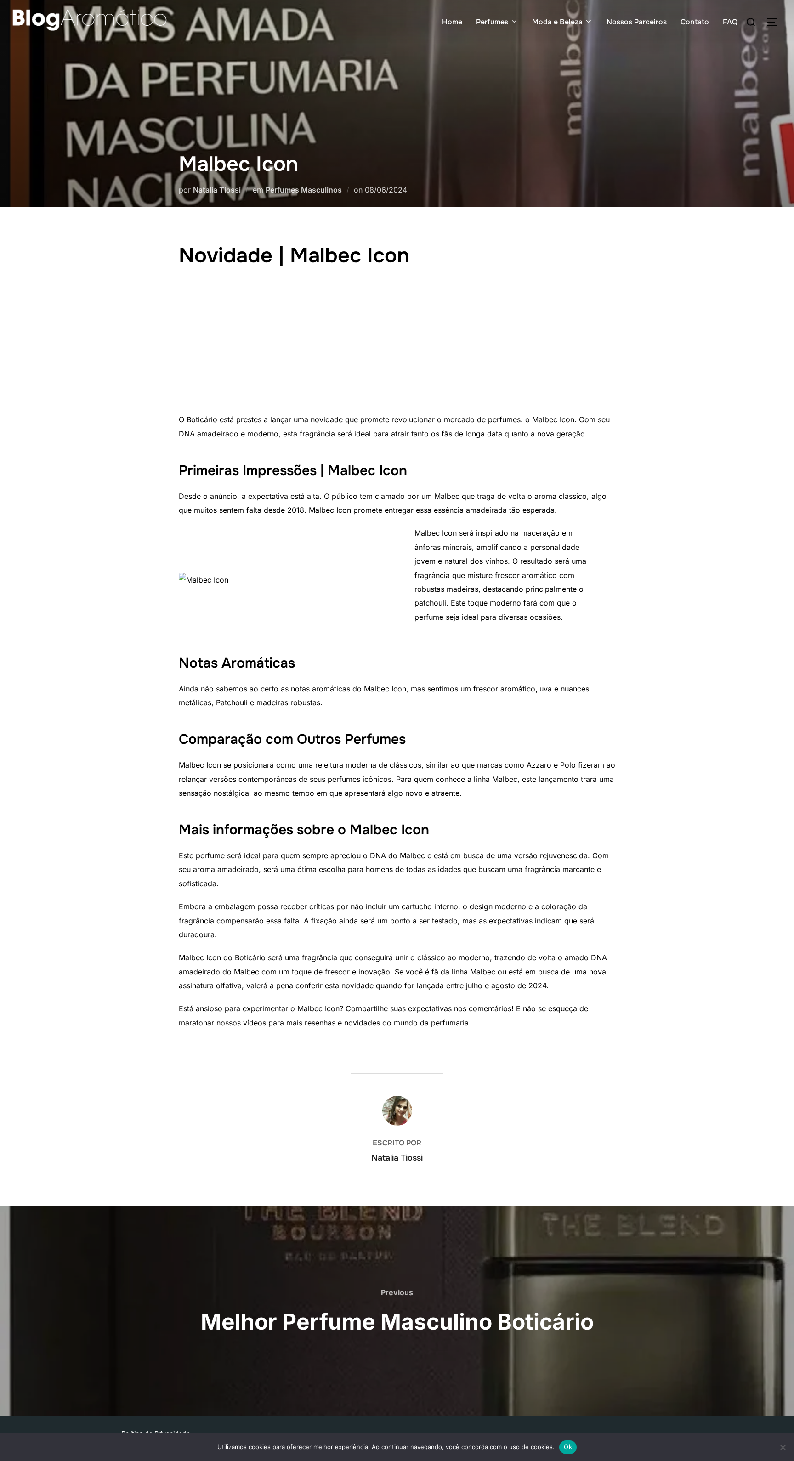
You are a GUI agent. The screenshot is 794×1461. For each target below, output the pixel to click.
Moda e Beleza (557, 22)
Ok (568, 1446)
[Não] (782, 1447)
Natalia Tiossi (217, 189)
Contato (695, 22)
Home (452, 22)
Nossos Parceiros (637, 22)
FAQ (730, 22)
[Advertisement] (397, 343)
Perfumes (492, 22)
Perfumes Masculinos (304, 189)
